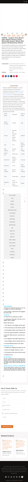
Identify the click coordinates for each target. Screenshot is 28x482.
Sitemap (20, 480)
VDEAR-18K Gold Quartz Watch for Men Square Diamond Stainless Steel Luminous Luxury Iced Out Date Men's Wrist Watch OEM (7, 452)
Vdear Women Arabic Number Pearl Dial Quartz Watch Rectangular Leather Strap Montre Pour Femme (20, 450)
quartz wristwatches (7, 94)
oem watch (21, 91)
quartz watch (17, 92)
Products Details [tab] (14, 85)
